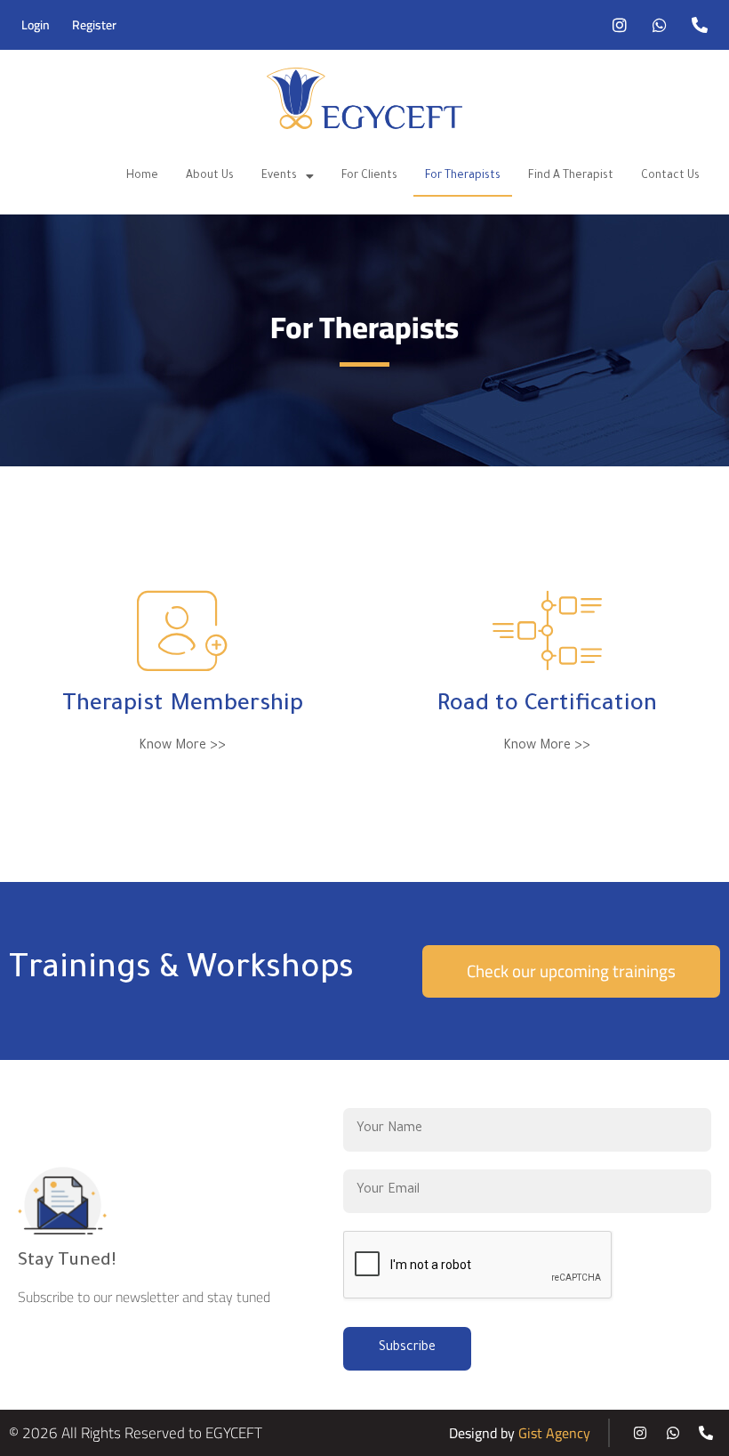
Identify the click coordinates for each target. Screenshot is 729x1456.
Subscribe (407, 1348)
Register (94, 24)
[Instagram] (620, 25)
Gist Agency (554, 1433)
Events (279, 176)
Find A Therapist (570, 176)
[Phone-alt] (700, 25)
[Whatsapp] (660, 25)
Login (35, 24)
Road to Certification (547, 705)
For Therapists (463, 176)
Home (142, 176)
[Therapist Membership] (182, 631)
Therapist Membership (182, 705)
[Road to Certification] (547, 631)
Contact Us (670, 176)
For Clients (369, 176)
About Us (210, 176)
